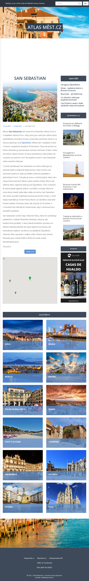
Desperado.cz (29, 558)
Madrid (53, 131)
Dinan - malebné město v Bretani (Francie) (72, 89)
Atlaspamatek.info (56, 558)
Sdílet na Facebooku (44, 563)
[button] (10, 281)
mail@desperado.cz (47, 578)
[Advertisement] (44, 56)
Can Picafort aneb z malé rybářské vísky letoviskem (72, 104)
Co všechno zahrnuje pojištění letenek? (70, 98)
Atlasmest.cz (41, 558)
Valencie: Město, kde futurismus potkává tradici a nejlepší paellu (29, 3)
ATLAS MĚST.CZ (45, 27)
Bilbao (21, 135)
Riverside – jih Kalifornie (71, 94)
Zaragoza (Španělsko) (70, 84)
